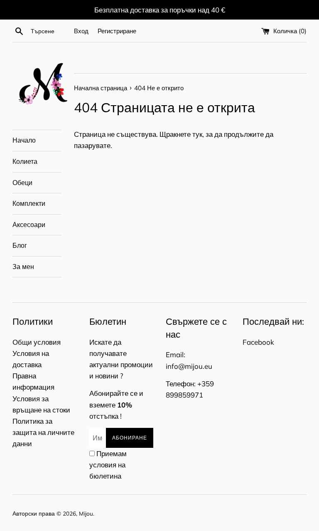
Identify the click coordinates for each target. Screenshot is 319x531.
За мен (23, 266)
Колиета (24, 161)
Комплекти (28, 203)
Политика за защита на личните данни (43, 432)
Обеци (22, 182)
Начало (24, 140)
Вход (81, 31)
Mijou (86, 513)
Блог (19, 245)
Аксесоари (28, 224)
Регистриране (117, 31)
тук (197, 134)
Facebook (258, 342)
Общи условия (36, 342)
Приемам (108, 464)
